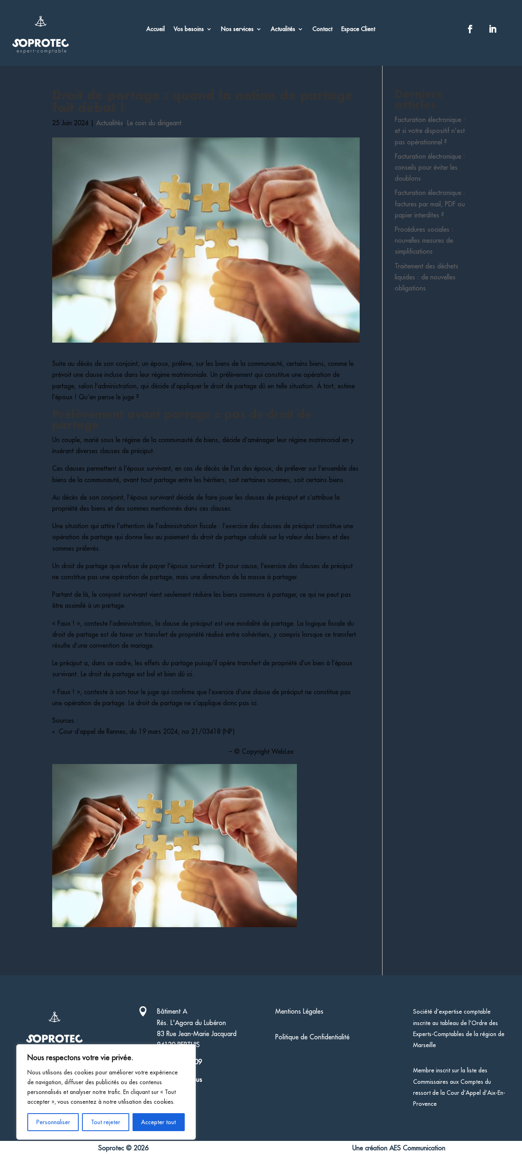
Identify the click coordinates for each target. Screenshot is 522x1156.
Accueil (155, 29)
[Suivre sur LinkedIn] (492, 29)
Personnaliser (53, 1122)
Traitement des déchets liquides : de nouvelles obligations (426, 277)
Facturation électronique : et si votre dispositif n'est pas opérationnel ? (430, 131)
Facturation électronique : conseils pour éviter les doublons (430, 167)
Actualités (283, 29)
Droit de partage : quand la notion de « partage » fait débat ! (139, 752)
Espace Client (358, 29)
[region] (106, 1092)
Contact (322, 29)
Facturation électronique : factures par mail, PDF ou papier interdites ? (430, 204)
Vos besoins (189, 29)
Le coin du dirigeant (154, 123)
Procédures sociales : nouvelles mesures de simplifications (424, 240)
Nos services (237, 29)
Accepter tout (158, 1122)
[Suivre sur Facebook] (470, 29)
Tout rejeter (105, 1122)
